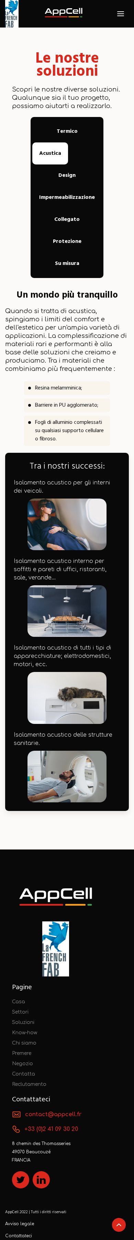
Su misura (67, 263)
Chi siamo (24, 1043)
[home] (63, 13)
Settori (20, 1012)
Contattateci (18, 1235)
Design (67, 175)
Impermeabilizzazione (67, 197)
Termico (67, 131)
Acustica (50, 153)
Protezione (67, 241)
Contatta (23, 1074)
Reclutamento (29, 1084)
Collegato (67, 219)
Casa (18, 1001)
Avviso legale (19, 1223)
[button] (120, 14)
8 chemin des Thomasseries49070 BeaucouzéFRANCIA (41, 1152)
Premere (21, 1053)
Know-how (24, 1032)
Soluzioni (23, 1022)
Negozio (22, 1063)
